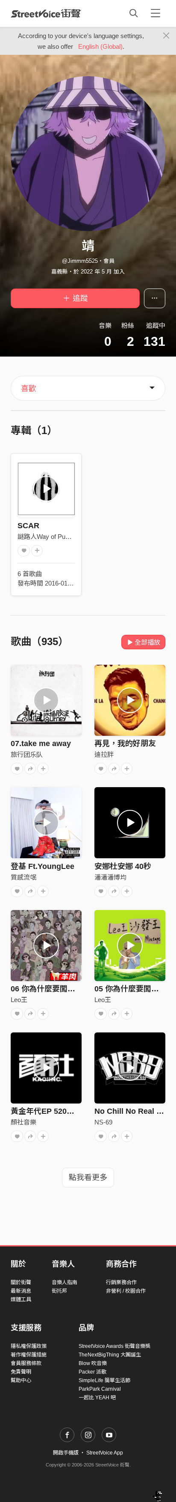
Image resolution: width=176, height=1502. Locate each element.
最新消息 (21, 1291)
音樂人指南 (64, 1282)
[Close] (166, 36)
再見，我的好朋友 (125, 743)
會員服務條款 (26, 1363)
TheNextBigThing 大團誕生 (110, 1355)
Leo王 (19, 999)
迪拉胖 (104, 754)
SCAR (28, 525)
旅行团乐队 (27, 754)
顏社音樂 (23, 1122)
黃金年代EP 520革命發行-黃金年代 (71, 1111)
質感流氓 (23, 877)
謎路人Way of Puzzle (47, 536)
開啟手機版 (66, 1453)
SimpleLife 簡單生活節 (104, 1380)
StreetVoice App (104, 1453)
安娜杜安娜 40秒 (122, 866)
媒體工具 (21, 1300)
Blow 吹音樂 (93, 1363)
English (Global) (100, 46)
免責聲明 (21, 1372)
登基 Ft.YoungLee (42, 866)
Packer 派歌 (92, 1372)
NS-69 (103, 1122)
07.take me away (41, 743)
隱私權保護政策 (29, 1346)
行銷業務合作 (121, 1282)
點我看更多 (88, 1177)
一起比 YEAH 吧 (97, 1398)
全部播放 (147, 642)
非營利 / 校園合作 (126, 1291)
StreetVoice (46, 13)
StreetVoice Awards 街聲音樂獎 (114, 1346)
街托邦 (59, 1291)
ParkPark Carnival (100, 1389)
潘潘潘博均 (110, 877)
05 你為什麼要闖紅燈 (130, 988)
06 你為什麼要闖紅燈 (47, 988)
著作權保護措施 (29, 1355)
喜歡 (28, 388)
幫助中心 (21, 1380)
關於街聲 (21, 1282)
